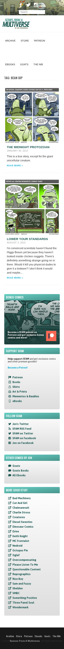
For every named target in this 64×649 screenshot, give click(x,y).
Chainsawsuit (20, 507)
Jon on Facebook (22, 442)
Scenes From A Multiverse (25, 641)
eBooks (17, 401)
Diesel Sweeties (22, 521)
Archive (10, 40)
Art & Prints (19, 391)
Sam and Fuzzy (21, 583)
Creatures (18, 517)
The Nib (38, 64)
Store (25, 40)
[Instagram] (36, 5)
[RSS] (43, 5)
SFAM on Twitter (22, 433)
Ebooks (10, 64)
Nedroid (17, 545)
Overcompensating (24, 559)
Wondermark (20, 607)
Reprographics (21, 574)
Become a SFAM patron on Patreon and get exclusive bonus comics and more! (26, 335)
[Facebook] (21, 5)
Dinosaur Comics (22, 526)
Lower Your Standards (27, 239)
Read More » (15, 165)
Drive (15, 531)
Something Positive (24, 597)
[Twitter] (28, 5)
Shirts (16, 386)
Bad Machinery (21, 498)
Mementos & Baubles (25, 396)
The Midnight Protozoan (28, 147)
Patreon (39, 40)
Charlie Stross (21, 512)
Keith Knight (20, 536)
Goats (24, 64)
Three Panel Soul (23, 602)
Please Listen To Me (25, 564)
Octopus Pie (20, 550)
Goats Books (20, 470)
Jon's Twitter (20, 423)
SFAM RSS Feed (21, 428)
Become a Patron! (17, 367)
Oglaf (16, 555)
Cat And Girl (19, 502)
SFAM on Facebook (24, 438)
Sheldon (17, 588)
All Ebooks (19, 475)
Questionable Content (26, 569)
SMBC (16, 593)
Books (16, 382)
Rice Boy (17, 578)
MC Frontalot (20, 540)
